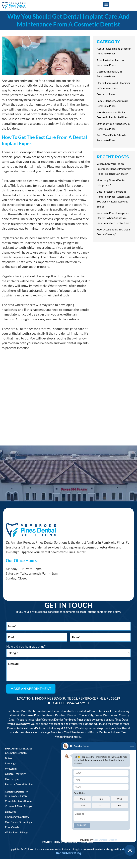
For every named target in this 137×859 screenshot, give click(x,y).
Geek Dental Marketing (105, 839)
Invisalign (10, 763)
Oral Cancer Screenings (18, 821)
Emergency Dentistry (17, 816)
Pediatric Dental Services (19, 784)
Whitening (11, 768)
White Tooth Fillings (16, 832)
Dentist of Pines (106, 94)
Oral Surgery (12, 778)
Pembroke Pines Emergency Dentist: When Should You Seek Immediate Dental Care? (113, 217)
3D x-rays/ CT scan (16, 795)
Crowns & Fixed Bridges (18, 806)
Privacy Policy (51, 842)
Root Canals (12, 827)
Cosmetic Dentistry (16, 752)
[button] (106, 4)
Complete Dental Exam (18, 801)
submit (82, 825)
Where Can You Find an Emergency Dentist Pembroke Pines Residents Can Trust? (114, 168)
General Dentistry (15, 773)
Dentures (10, 811)
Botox (8, 758)
